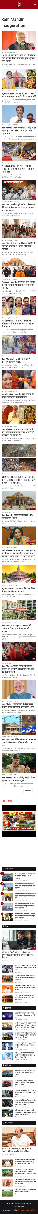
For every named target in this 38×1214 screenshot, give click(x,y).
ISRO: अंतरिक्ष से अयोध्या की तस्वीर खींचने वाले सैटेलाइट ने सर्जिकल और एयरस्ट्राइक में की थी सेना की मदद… (18, 480)
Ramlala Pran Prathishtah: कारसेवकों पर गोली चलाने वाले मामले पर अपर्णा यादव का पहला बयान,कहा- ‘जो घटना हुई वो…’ (19, 553)
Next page (28, 791)
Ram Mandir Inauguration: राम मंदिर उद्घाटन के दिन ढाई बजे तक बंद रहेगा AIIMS (17, 628)
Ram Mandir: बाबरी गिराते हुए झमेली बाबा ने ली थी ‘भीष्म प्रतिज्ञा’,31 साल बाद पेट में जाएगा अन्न (18, 669)
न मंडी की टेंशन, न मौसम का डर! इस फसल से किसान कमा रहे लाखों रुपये (25, 1190)
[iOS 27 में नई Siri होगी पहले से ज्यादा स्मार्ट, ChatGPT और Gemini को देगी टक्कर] (7, 1016)
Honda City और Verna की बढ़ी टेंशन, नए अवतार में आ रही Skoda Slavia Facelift (25, 876)
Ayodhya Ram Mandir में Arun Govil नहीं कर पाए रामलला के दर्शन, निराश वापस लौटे (19, 95)
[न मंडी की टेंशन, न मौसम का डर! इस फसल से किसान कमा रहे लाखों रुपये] (7, 1193)
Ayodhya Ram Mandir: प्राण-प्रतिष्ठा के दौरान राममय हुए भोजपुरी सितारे (18, 396)
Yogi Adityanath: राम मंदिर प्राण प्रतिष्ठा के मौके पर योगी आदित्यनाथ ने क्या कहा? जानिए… (18, 285)
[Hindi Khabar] (19, 4)
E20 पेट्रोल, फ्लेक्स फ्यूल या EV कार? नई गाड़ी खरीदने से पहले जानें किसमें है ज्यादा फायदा (25, 1092)
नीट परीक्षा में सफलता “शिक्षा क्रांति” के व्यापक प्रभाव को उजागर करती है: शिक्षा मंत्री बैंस (25, 988)
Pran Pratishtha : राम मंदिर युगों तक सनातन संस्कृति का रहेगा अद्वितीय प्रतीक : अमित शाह (18, 169)
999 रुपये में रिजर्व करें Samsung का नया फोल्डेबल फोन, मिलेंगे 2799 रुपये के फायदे (25, 1045)
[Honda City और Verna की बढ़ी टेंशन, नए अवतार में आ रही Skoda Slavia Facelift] (7, 877)
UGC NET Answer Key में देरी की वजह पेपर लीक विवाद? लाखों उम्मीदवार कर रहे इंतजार (25, 967)
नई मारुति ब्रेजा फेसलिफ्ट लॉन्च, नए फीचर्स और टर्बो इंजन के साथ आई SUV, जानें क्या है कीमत (25, 1082)
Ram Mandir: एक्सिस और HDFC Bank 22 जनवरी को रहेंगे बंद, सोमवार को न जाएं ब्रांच (19, 742)
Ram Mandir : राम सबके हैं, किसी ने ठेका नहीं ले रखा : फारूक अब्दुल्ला (18, 779)
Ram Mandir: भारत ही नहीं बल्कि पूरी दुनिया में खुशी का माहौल (17, 360)
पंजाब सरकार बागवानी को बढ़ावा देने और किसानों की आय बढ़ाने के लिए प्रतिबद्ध (17, 1150)
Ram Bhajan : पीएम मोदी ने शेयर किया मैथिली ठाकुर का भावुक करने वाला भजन (18, 706)
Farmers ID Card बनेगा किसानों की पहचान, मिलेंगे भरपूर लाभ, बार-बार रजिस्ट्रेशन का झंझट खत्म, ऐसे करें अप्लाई (25, 1171)
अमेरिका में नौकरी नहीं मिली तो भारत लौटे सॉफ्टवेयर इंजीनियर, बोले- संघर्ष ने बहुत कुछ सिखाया (17, 955)
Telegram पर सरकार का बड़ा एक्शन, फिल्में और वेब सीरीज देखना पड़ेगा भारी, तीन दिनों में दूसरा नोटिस (25, 1055)
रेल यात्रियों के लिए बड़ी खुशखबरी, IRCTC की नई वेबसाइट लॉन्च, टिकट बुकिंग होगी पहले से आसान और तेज (25, 1035)
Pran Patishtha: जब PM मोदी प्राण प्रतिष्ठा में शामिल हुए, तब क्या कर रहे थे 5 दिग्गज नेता (18, 324)
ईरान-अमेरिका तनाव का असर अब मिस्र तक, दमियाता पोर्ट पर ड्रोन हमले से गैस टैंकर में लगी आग (24, 906)
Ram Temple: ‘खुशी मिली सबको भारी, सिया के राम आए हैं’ (17, 517)
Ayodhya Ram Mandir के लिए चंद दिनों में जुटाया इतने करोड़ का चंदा (18, 590)
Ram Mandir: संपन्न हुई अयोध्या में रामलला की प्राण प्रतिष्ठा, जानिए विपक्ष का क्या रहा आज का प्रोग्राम (19, 207)
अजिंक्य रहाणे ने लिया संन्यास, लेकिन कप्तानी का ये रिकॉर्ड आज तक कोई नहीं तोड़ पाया (25, 886)
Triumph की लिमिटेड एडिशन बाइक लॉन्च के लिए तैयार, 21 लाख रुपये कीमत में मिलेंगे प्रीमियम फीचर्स (25, 1102)
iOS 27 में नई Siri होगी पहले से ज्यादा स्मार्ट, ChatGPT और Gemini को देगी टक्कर (25, 1015)
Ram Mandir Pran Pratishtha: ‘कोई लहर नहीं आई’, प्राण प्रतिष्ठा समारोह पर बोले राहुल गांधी (19, 130)
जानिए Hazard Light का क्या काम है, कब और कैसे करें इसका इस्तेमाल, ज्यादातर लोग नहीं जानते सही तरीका (25, 1112)
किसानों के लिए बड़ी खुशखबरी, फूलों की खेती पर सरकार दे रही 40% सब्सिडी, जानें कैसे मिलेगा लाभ (25, 1181)
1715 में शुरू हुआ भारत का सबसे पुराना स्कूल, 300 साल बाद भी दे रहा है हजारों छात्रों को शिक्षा (24, 997)
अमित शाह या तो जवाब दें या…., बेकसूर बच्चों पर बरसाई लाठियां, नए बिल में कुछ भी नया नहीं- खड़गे (25, 916)
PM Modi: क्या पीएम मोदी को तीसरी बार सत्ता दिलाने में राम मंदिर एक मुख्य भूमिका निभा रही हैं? (18, 58)
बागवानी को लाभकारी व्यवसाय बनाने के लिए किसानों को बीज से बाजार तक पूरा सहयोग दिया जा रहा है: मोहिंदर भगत (25, 1161)
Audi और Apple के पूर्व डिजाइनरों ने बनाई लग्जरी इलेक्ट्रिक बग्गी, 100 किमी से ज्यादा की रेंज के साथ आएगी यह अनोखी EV (25, 1025)
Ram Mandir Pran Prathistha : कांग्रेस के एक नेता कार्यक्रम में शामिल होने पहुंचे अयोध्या (18, 246)
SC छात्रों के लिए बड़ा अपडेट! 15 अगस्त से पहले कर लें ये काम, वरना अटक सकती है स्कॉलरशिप (25, 978)
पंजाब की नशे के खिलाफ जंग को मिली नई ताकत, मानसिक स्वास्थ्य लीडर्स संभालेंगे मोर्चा (25, 896)
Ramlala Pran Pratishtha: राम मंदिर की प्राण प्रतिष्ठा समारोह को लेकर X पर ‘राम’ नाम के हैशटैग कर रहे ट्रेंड (18, 432)
